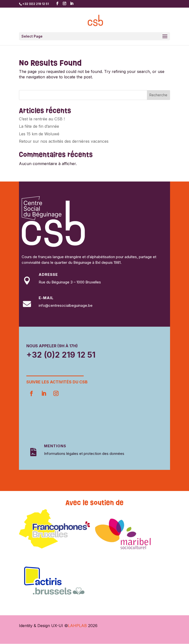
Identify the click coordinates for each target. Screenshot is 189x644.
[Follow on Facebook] (31, 393)
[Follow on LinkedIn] (44, 393)
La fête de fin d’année (39, 126)
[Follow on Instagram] (56, 393)
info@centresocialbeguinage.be (66, 305)
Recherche (158, 95)
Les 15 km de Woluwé (39, 133)
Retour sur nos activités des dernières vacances (64, 141)
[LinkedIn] (71, 3)
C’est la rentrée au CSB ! (42, 118)
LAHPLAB (77, 625)
